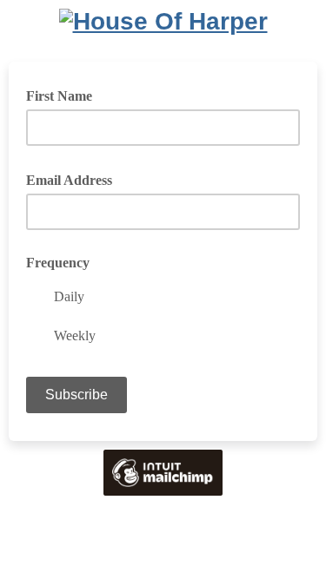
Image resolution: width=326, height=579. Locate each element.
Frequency (58, 262)
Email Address (75, 178)
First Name (59, 96)
